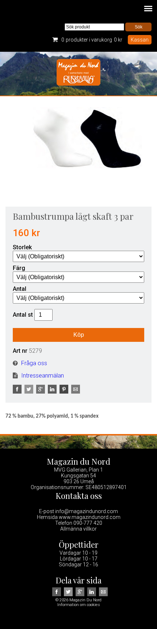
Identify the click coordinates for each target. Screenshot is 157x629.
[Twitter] (29, 391)
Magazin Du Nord (78, 73)
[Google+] (41, 391)
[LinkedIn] (53, 391)
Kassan (140, 40)
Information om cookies (78, 604)
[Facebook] (18, 391)
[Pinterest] (65, 391)
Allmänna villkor (78, 529)
